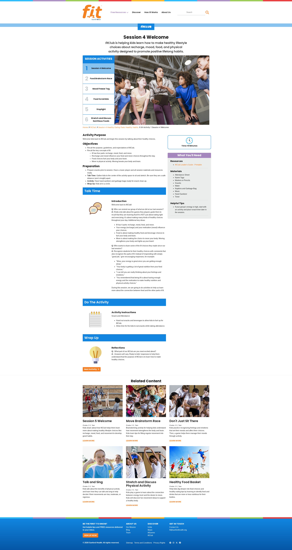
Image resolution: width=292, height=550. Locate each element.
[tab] (98, 68)
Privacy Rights (159, 543)
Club (150, 535)
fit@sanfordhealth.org (178, 530)
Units (150, 527)
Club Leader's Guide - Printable (188, 165)
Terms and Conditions (143, 543)
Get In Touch (176, 523)
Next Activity (90, 369)
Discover (136, 12)
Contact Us (173, 527)
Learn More (88, 440)
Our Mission (131, 527)
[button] (207, 12)
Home (85, 127)
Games (151, 533)
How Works (151, 12)
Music (150, 530)
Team (128, 533)
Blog (128, 530)
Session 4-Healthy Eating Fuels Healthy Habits (118, 127)
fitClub (93, 127)
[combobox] (191, 12)
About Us (166, 12)
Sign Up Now (90, 535)
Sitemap (129, 543)
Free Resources (118, 12)
